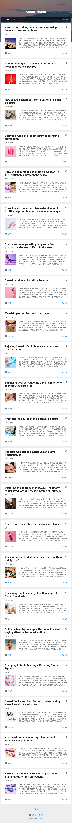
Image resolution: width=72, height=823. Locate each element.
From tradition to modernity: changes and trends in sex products (30, 739)
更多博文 (36, 809)
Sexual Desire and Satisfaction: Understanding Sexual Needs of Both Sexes (33, 703)
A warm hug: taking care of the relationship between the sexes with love (31, 29)
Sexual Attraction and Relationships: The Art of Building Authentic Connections (33, 775)
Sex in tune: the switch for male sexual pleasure (33, 524)
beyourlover (36, 12)
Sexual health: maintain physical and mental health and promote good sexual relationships (32, 209)
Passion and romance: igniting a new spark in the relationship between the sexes (32, 173)
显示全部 (65, 19)
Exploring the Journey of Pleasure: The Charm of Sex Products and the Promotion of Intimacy (33, 489)
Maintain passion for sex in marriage (27, 313)
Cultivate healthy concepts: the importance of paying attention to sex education (32, 631)
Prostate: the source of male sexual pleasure (31, 418)
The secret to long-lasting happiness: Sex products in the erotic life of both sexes (29, 246)
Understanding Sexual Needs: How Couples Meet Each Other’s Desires (30, 65)
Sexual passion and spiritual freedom (27, 280)
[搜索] (69, 5)
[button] (66, 27)
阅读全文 (64, 53)
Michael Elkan (41, 818)
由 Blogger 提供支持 (37, 815)
